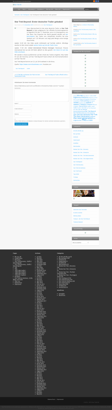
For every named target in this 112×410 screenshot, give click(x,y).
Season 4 (90, 104)
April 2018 (40, 295)
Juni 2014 (39, 356)
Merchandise (76, 146)
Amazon (75, 95)
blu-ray (80, 95)
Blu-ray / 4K (49, 9)
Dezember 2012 (41, 383)
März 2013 (40, 379)
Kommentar (18, 88)
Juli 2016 (39, 319)
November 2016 (41, 313)
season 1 (89, 102)
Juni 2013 (39, 374)
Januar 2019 (40, 286)
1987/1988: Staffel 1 (20, 270)
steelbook (92, 116)
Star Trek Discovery (78, 113)
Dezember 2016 (41, 311)
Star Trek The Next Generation (85, 115)
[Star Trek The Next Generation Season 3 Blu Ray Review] (85, 61)
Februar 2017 (40, 308)
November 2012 (41, 385)
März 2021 (40, 261)
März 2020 (40, 267)
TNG (23, 9)
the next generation (83, 118)
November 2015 (41, 331)
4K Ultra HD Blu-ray (78, 130)
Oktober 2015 (41, 333)
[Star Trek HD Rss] (94, 1)
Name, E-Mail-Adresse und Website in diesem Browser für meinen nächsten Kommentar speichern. (40, 121)
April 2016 (40, 324)
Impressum (66, 9)
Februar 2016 (40, 327)
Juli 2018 (39, 292)
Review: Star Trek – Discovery (80, 149)
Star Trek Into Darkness (79, 168)
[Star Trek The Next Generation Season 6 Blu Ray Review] (85, 70)
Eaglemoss (77, 97)
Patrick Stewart (92, 101)
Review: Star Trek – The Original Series (83, 158)
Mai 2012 (39, 394)
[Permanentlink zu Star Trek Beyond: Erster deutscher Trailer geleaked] (20, 33)
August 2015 (40, 334)
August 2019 (40, 275)
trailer (28, 68)
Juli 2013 (39, 372)
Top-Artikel (76, 174)
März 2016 (40, 325)
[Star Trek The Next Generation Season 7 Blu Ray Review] (85, 73)
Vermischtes (76, 180)
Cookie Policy (18, 258)
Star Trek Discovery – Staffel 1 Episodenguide (22, 265)
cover (94, 95)
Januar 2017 (40, 310)
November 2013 (41, 366)
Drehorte (75, 137)
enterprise (84, 97)
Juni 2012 (39, 392)
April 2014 (40, 359)
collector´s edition (89, 95)
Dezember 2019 (41, 270)
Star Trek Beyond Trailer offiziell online (56, 75)
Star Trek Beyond (25, 14)
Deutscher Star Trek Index (80, 209)
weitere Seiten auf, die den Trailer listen (46, 45)
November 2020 (41, 264)
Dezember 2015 (41, 330)
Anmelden (62, 294)
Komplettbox (87, 99)
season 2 (76, 104)
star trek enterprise (90, 113)
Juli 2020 (39, 266)
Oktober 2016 (41, 315)
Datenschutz (18, 282)
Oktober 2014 (41, 350)
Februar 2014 (40, 362)
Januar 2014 (40, 363)
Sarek (85, 102)
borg (84, 95)
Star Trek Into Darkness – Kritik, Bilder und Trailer (23, 278)
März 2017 (40, 307)
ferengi (89, 97)
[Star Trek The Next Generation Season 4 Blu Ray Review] (85, 64)
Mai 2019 (39, 279)
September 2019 (41, 273)
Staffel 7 (79, 108)
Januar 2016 (40, 328)
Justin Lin (75, 99)
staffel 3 (93, 106)
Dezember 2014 (41, 347)
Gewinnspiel (76, 140)
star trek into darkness (81, 114)
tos (87, 120)
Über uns (57, 9)
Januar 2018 (40, 296)
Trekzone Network (78, 222)
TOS (19, 9)
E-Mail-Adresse (19, 108)
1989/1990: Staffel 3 (20, 273)
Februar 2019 (40, 284)
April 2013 (40, 377)
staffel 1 (89, 106)
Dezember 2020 (41, 263)
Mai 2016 (39, 322)
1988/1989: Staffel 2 (20, 272)
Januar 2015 (40, 345)
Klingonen (82, 99)
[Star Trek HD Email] (96, 1)
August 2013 (40, 371)
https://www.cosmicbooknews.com (31, 64)
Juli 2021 (39, 257)
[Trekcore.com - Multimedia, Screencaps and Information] (83, 193)
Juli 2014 (39, 354)
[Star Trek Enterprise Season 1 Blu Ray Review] (85, 76)
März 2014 (40, 360)
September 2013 (41, 369)
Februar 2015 (40, 343)
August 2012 (40, 389)
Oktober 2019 (41, 272)
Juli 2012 (39, 391)
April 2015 (40, 340)
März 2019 (40, 282)
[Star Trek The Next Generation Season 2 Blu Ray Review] (85, 58)
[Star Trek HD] (17, 4)
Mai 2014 (39, 357)
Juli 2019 (39, 276)
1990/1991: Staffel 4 (20, 275)
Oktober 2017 (41, 299)
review (75, 102)
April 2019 (40, 281)
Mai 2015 (39, 339)
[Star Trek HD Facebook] (98, 1)
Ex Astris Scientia (77, 212)
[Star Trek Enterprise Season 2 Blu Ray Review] (85, 79)
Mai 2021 (39, 258)
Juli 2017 (39, 302)
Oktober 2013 (41, 368)
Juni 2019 (39, 278)
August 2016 (40, 318)
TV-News (75, 177)
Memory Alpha (77, 216)
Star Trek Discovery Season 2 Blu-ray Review (84, 30)
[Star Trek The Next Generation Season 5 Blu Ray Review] (85, 67)
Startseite (17, 14)
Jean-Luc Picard (94, 97)
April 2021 (40, 260)
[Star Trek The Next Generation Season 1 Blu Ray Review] (85, 55)
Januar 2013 (40, 382)
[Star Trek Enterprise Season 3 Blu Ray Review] (85, 83)
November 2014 (41, 348)
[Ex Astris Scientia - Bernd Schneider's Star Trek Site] (74, 198)
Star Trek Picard (77, 171)
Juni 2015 (39, 337)
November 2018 (41, 289)
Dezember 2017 (41, 298)
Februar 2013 (40, 380)
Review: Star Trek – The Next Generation (83, 155)
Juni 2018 (39, 293)
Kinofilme (40, 9)
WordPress (62, 295)
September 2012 (41, 388)
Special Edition (83, 106)
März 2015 (40, 342)
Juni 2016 (39, 321)
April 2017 (40, 305)
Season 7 (76, 106)
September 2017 (41, 301)
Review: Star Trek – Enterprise (81, 152)
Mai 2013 (39, 376)
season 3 (84, 104)
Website (17, 114)
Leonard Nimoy (93, 99)
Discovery (31, 9)
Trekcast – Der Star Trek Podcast (81, 219)
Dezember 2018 (41, 287)
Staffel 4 (75, 108)
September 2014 (41, 351)
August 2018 (40, 290)
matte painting (84, 101)
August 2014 (40, 353)
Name (17, 103)
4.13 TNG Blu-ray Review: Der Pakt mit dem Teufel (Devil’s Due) (27, 75)
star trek (84, 108)
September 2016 (41, 316)
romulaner (81, 102)
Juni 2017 (39, 304)
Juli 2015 (39, 336)
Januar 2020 (40, 269)
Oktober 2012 (41, 386)
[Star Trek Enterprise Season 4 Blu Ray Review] (85, 86)
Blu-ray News (76, 134)
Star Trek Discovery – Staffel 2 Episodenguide (22, 262)
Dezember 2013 (41, 365)
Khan (78, 99)
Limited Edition (76, 101)
